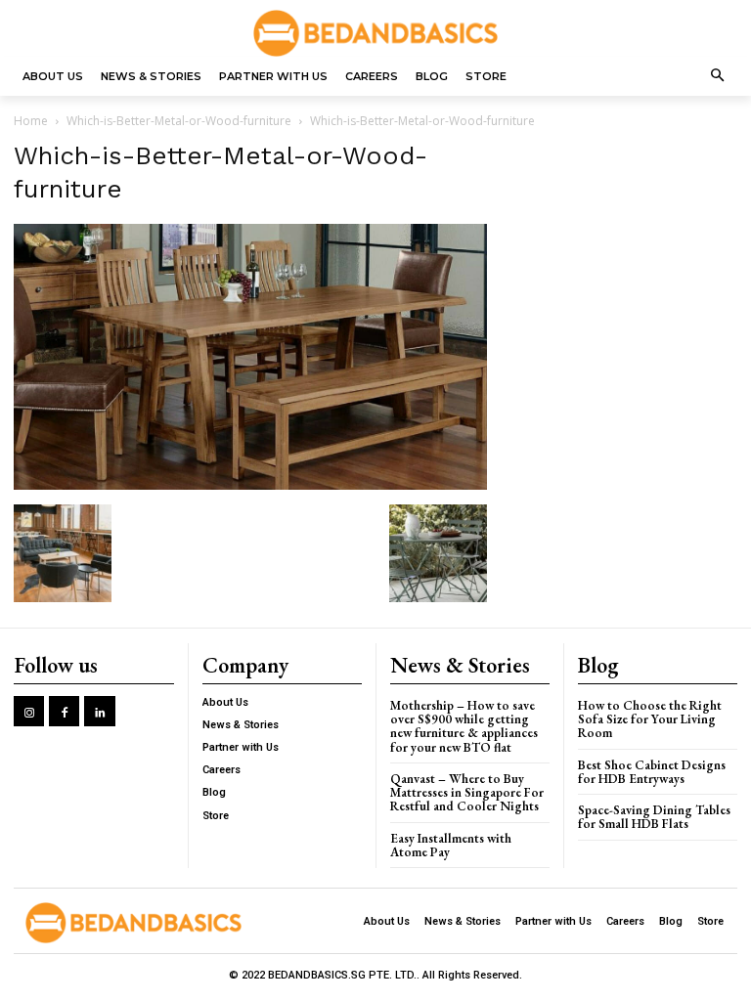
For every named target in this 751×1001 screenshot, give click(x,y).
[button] (718, 77)
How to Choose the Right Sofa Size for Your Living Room (650, 719)
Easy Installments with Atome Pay (450, 845)
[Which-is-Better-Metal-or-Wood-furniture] (250, 484)
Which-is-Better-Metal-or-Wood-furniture (178, 120)
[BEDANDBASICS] (375, 33)
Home (31, 120)
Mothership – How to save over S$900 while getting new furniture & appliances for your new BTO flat (464, 726)
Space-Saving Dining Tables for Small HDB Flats (654, 817)
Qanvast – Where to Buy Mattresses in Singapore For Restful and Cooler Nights (467, 792)
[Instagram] (29, 711)
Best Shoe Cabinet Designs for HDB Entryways (652, 772)
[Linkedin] (99, 711)
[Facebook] (64, 711)
